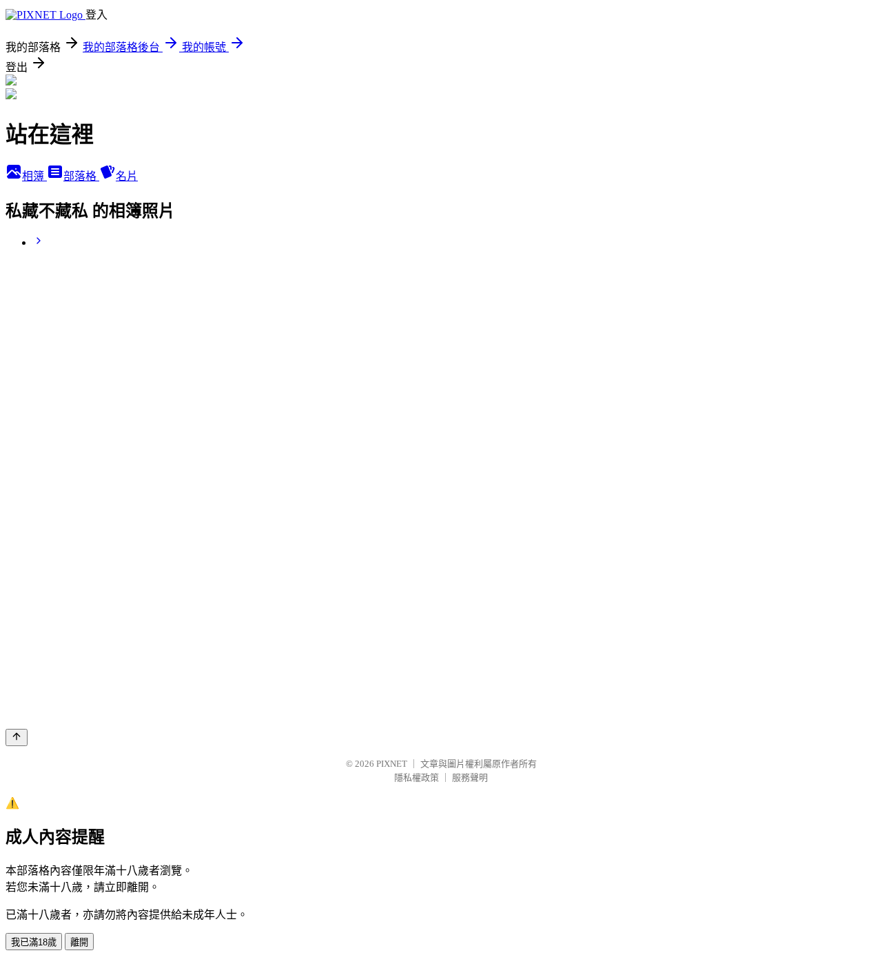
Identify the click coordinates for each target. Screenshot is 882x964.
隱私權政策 (416, 777)
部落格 (81, 176)
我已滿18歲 (34, 942)
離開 (79, 942)
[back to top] (17, 737)
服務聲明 (470, 777)
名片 (127, 176)
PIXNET (391, 764)
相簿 (34, 176)
